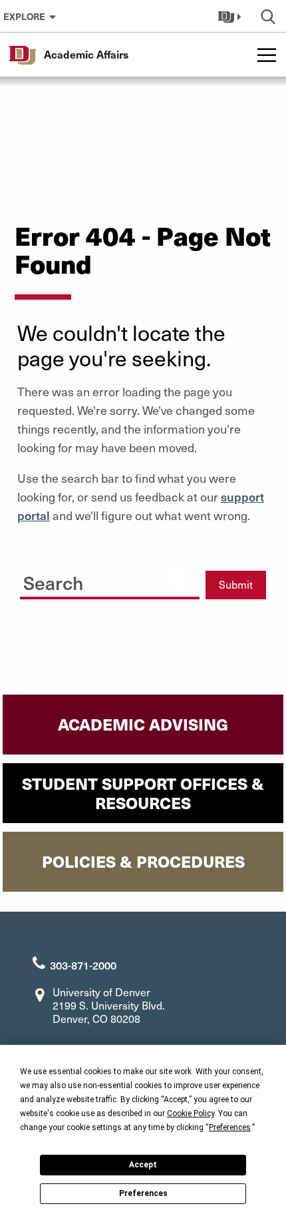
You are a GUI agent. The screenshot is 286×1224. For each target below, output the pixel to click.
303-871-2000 (83, 965)
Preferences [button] (230, 1127)
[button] (231, 16)
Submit (236, 584)
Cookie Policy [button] (190, 1113)
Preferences (143, 1193)
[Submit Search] (177, 580)
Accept (143, 1164)
